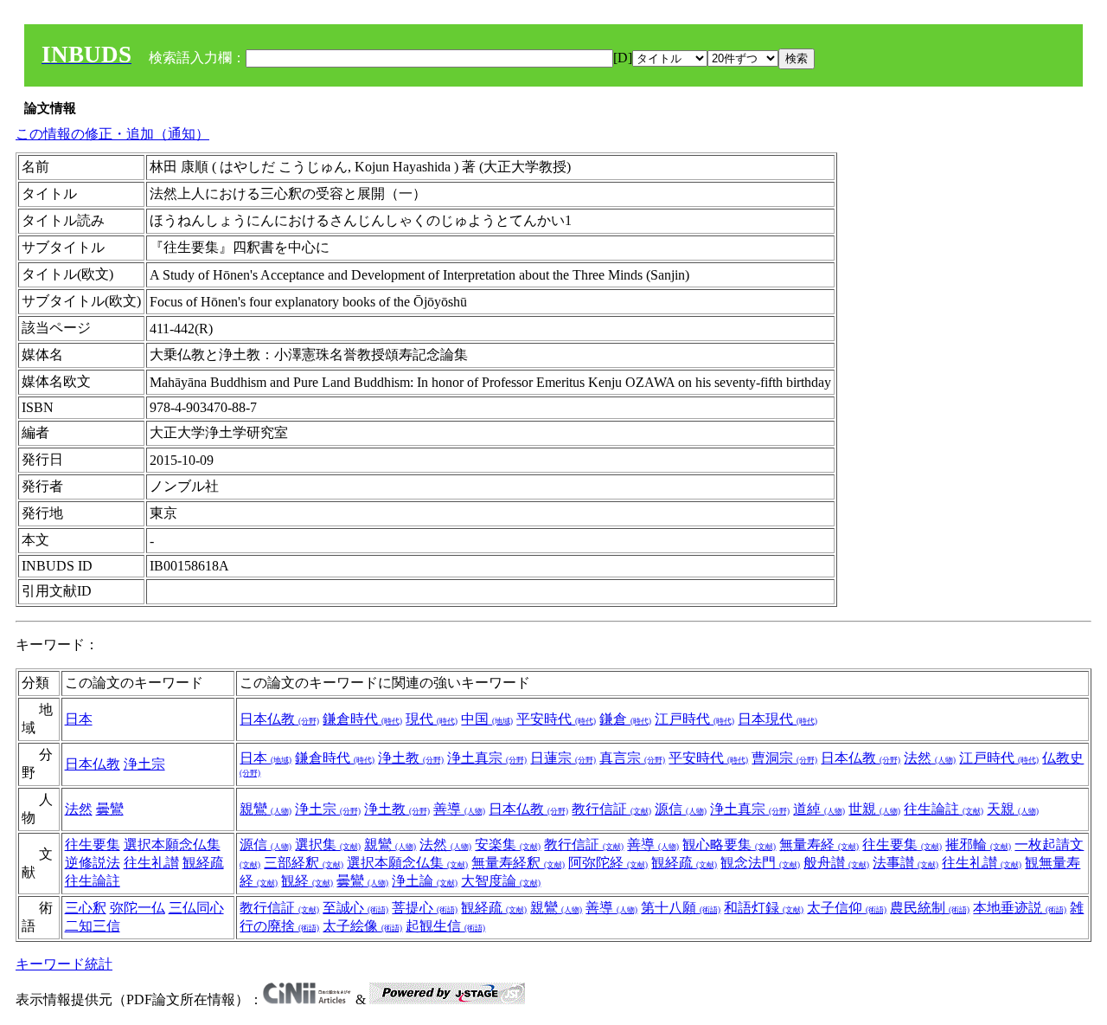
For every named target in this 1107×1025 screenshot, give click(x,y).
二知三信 (92, 926)
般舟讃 (836, 862)
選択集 (328, 844)
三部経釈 (303, 862)
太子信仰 (846, 907)
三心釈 (85, 907)
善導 (459, 809)
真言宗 (632, 758)
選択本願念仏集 (172, 844)
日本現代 (777, 719)
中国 (487, 719)
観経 (307, 881)
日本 (79, 719)
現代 (432, 719)
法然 (930, 758)
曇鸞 (110, 809)
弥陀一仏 (137, 907)
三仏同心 (196, 907)
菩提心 (425, 907)
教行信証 (611, 809)
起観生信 (445, 926)
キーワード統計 (64, 964)
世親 (874, 809)
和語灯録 (763, 907)
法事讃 (905, 862)
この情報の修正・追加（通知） (112, 133)
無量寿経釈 (518, 862)
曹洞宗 (784, 758)
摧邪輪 (978, 844)
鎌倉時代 (362, 719)
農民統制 (929, 907)
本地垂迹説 (1019, 907)
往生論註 (943, 809)
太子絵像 (362, 926)
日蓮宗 (563, 758)
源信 (681, 809)
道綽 (819, 809)
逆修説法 (92, 862)
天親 (1013, 809)
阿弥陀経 (608, 862)
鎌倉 (625, 719)
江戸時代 (694, 719)
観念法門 (760, 862)
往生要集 (92, 844)
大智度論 (501, 881)
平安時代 (556, 719)
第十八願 (680, 907)
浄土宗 (144, 764)
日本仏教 (279, 719)
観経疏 (203, 862)
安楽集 (508, 844)
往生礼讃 (151, 862)
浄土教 (411, 758)
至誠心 (355, 907)
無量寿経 (819, 844)
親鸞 (265, 809)
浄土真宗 (487, 758)
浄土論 (425, 881)
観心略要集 (729, 844)
